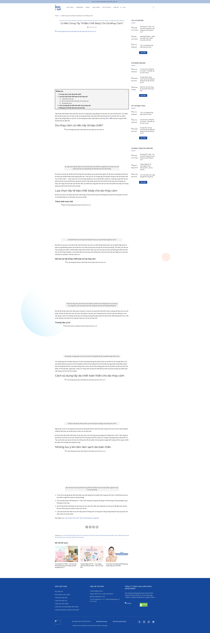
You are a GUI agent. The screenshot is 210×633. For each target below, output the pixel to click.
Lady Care (96, 7)
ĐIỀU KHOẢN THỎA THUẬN (62, 594)
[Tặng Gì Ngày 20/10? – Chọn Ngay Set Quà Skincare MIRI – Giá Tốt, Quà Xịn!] (91, 554)
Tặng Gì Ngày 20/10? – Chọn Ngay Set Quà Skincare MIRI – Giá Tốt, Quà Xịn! (91, 565)
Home (57, 15)
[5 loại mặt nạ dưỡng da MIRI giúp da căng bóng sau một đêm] (117, 554)
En (124, 7)
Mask (87, 7)
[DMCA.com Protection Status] (143, 604)
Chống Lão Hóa (88, 20)
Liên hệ (116, 7)
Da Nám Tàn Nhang (103, 20)
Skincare (79, 7)
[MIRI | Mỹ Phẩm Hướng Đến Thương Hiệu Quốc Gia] (59, 7)
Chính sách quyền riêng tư (119, 621)
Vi (121, 7)
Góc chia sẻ (62, 20)
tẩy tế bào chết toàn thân (78, 537)
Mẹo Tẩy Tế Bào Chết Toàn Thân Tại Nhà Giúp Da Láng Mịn (80, 518)
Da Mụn (95, 20)
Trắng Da (121, 20)
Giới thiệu (69, 7)
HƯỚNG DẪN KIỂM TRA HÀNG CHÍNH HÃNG (67, 610)
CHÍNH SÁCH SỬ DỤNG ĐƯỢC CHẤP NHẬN (66, 607)
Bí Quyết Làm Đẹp (71, 20)
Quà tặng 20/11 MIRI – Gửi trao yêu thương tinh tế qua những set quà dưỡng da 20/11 (66, 565)
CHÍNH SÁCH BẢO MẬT (61, 597)
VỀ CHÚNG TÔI (59, 591)
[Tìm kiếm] (153, 7)
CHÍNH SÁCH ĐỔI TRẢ (61, 600)
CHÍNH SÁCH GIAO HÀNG (62, 603)
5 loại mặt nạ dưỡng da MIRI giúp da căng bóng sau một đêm (117, 565)
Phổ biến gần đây (114, 20)
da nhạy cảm (124, 535)
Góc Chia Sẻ (106, 7)
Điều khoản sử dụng (101, 621)
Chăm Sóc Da (79, 20)
